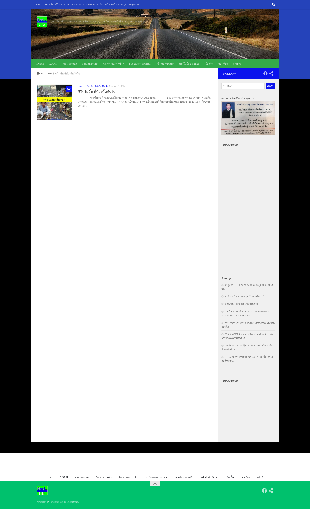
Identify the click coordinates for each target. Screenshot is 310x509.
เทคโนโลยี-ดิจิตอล (189, 63)
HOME (40, 63)
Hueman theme (73, 501)
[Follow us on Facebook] (265, 73)
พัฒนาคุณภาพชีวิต (113, 63)
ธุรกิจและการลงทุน (140, 63)
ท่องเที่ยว (223, 63)
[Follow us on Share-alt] (271, 73)
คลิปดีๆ (237, 63)
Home (37, 4)
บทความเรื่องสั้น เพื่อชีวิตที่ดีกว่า (93, 86)
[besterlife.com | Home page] (42, 21)
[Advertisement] (248, 209)
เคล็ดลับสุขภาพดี (165, 63)
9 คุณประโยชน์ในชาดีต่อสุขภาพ (241, 303)
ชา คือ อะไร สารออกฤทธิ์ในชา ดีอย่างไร (245, 296)
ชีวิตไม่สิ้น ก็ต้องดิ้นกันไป (96, 91)
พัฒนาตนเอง (70, 63)
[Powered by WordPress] (48, 502)
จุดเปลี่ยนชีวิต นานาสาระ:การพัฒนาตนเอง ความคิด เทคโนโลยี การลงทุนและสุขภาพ (92, 4)
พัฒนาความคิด (90, 63)
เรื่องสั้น (209, 63)
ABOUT (53, 63)
